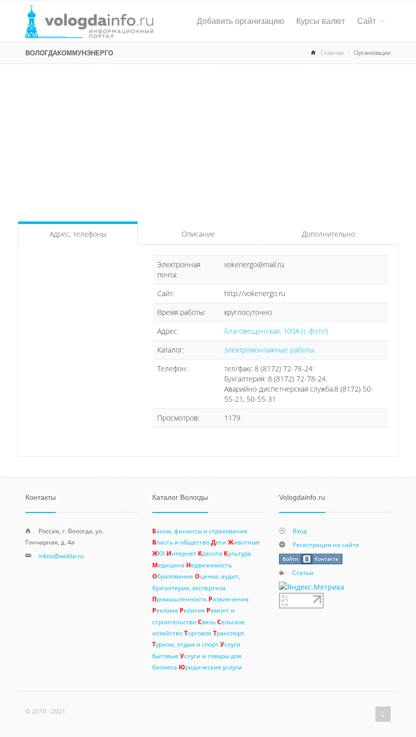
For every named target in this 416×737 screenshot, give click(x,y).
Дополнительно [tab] (328, 234)
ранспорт (229, 633)
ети (218, 542)
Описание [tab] (198, 234)
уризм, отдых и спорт (185, 644)
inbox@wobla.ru (61, 556)
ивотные (244, 542)
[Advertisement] (208, 140)
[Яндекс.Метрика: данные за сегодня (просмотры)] (311, 587)
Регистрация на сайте (326, 544)
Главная (332, 52)
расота (210, 553)
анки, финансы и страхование (200, 531)
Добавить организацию (240, 21)
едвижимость (209, 565)
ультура (237, 553)
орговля (198, 633)
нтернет (181, 553)
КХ (158, 553)
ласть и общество (181, 542)
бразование (172, 576)
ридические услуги (210, 667)
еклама (165, 610)
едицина (168, 565)
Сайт (366, 21)
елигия (192, 610)
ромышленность (179, 599)
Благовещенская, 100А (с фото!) (276, 331)
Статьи (303, 572)
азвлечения (229, 599)
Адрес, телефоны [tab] (78, 234)
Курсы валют (320, 21)
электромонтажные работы (269, 350)
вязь (207, 622)
